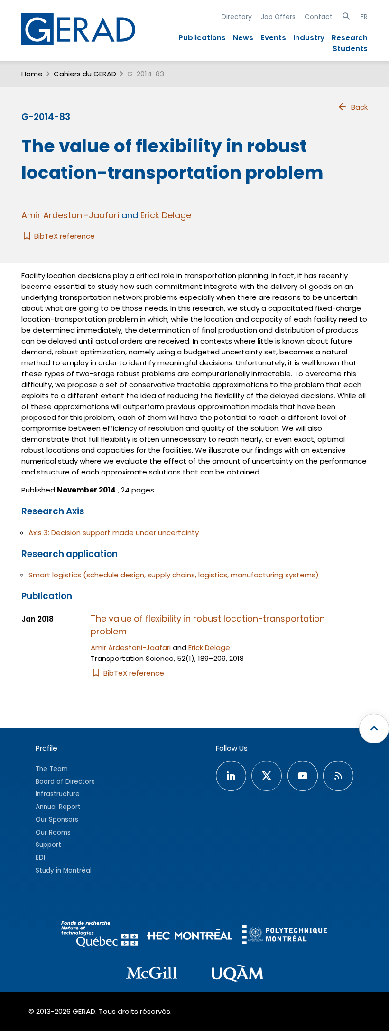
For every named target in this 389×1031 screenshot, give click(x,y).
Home (32, 74)
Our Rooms (53, 832)
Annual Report (58, 806)
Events (273, 38)
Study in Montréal (64, 870)
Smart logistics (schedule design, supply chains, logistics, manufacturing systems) (173, 575)
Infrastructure (58, 794)
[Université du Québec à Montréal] (237, 974)
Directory (237, 16)
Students (350, 49)
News (243, 38)
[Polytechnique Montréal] (284, 936)
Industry (308, 38)
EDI (40, 857)
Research (350, 38)
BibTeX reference (63, 236)
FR (364, 16)
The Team (52, 768)
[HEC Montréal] (189, 936)
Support (48, 844)
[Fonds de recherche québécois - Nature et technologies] (99, 935)
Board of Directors (65, 781)
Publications (202, 38)
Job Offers (278, 16)
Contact (319, 16)
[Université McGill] (151, 974)
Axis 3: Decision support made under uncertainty (113, 533)
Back (359, 107)
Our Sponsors (57, 819)
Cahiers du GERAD (85, 74)
